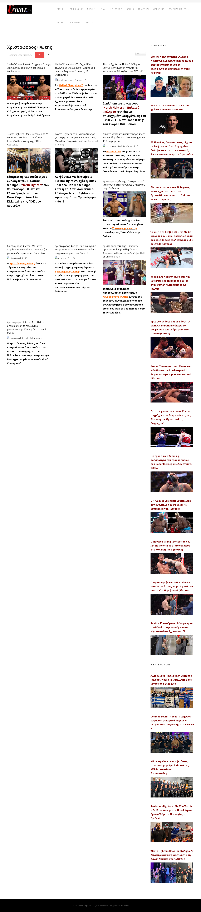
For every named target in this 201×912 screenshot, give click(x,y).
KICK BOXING (116, 9)
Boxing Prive (113, 151)
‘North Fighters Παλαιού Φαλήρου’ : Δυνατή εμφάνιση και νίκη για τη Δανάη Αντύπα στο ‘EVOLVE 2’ (172, 855)
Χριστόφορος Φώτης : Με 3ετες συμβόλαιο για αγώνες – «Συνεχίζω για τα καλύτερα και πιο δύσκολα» (27, 249)
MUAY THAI (143, 9)
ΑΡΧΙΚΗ (60, 9)
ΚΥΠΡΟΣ (90, 22)
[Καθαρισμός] (49, 55)
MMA (103, 9)
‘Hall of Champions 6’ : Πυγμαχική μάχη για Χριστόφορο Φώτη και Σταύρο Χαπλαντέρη (28, 68)
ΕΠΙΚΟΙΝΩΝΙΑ (76, 9)
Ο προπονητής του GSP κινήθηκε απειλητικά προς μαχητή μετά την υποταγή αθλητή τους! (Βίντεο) (172, 586)
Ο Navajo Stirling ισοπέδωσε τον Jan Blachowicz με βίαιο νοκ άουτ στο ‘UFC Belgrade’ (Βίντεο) (170, 545)
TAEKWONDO (75, 22)
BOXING (130, 9)
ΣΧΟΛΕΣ (91, 9)
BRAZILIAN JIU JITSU (178, 9)
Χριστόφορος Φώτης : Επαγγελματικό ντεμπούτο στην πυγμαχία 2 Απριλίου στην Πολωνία (124, 185)
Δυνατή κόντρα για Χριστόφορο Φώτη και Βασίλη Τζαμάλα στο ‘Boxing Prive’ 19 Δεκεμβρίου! (124, 137)
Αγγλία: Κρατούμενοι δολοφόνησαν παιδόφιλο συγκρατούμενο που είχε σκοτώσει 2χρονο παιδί (172, 627)
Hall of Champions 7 (71, 85)
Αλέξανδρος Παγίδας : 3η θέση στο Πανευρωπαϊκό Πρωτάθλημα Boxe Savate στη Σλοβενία (171, 679)
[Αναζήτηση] (39, 55)
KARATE (60, 22)
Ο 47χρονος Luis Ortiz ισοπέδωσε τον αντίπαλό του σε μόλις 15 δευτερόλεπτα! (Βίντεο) (171, 504)
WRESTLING (158, 9)
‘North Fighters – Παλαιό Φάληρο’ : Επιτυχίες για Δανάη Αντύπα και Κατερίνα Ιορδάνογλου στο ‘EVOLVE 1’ (124, 68)
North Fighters (32, 185)
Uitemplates (125, 905)
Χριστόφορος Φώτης (124, 228)
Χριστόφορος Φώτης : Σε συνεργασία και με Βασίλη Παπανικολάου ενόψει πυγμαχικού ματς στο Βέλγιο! (75, 249)
